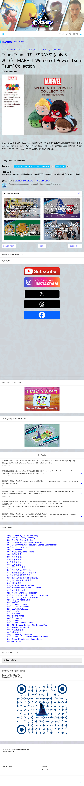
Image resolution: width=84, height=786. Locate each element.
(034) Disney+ (13, 620)
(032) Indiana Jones (15, 616)
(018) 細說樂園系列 (15, 583)
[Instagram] (63, 34)
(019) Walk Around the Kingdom (20, 585)
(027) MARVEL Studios (17, 604)
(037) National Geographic (18, 627)
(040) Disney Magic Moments (19, 634)
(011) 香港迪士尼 (14, 562)
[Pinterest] (70, 34)
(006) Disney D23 (14, 549)
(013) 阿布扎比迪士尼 (16, 567)
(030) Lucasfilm (13, 611)
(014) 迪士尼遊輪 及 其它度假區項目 (22, 573)
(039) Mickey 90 (14, 632)
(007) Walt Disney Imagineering (20, 552)
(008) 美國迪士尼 (14, 554)
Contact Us (45, 770)
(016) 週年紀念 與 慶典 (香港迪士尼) (22, 578)
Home (4, 50)
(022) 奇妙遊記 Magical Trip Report (22, 593)
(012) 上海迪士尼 (14, 565)
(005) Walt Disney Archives (18, 547)
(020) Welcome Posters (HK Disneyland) (24, 588)
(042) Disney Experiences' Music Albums (24, 639)
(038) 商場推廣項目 (15, 630)
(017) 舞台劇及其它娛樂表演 (19, 580)
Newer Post (8, 246)
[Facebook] (59, 34)
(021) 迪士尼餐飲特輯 (16, 590)
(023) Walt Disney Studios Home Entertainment (27, 595)
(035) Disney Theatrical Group (20, 623)
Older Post (75, 246)
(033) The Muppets (15, 618)
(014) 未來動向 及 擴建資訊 (19, 570)
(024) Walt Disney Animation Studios (22, 597)
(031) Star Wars (13, 613)
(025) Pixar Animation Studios (19, 600)
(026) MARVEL (58, 50)
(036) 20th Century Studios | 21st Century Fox (27, 625)
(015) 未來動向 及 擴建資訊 (19, 575)
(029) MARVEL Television (18, 609)
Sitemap (44, 766)
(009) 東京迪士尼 (14, 557)
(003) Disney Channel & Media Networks (24, 542)
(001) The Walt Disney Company (21, 538)
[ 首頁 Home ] (7, 766)
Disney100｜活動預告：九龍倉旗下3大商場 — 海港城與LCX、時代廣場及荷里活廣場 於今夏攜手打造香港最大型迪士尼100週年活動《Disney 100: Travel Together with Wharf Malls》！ (61, 208)
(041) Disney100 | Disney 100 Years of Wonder (27, 637)
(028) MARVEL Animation (18, 607)
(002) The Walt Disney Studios (20, 540)
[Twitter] (67, 34)
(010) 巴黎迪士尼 (14, 559)
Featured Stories (14, 641)
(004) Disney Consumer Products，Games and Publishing (30, 50)
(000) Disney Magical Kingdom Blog (22, 535)
